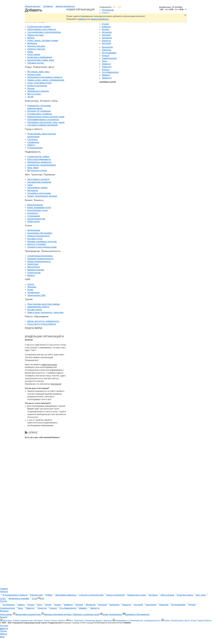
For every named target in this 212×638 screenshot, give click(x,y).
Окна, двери (33, 168)
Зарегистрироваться (65, 6)
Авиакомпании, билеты (38, 307)
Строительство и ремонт (39, 26)
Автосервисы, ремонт (37, 187)
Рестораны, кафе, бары (38, 72)
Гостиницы (32, 139)
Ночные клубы (34, 74)
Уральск (105, 69)
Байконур (106, 27)
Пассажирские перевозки (39, 182)
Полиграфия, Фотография (39, 233)
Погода (3, 631)
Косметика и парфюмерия (39, 57)
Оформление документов (39, 162)
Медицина (32, 43)
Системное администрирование (42, 125)
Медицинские (33, 230)
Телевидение (33, 292)
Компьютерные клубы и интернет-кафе (45, 117)
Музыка (30, 88)
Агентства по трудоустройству (41, 324)
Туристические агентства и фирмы (43, 304)
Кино (2, 637)
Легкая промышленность (39, 261)
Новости (4, 628)
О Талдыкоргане (35, 148)
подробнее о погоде (107, 82)
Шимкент (106, 75)
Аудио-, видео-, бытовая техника (42, 40)
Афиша (3, 634)
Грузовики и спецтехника (39, 193)
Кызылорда (107, 47)
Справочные (33, 142)
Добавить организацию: (37, 12)
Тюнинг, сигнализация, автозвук (42, 196)
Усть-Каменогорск (110, 72)
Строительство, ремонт (38, 156)
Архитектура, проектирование (41, 165)
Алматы (105, 13)
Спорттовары (33, 54)
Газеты (30, 284)
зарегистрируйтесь (100, 19)
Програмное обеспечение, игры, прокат (46, 122)
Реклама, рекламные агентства (42, 241)
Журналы (31, 287)
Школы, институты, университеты (43, 321)
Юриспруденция (35, 205)
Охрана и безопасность (38, 236)
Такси (29, 185)
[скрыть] (185, 15)
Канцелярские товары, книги (40, 60)
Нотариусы (32, 213)
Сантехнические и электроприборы (44, 32)
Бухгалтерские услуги (37, 210)
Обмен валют (33, 221)
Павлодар (106, 50)
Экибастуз (107, 78)
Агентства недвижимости (39, 159)
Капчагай (106, 35)
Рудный (105, 55)
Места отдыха (34, 94)
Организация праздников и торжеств (44, 77)
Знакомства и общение (38, 91)
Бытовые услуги (34, 239)
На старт (4, 625)
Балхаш (105, 29)
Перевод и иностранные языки (42, 247)
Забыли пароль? (33, 6)
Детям (30, 97)
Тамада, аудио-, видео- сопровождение (45, 80)
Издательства (34, 272)
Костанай (106, 43)
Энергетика (32, 264)
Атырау (105, 24)
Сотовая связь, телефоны (39, 114)
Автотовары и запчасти (38, 179)
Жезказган (107, 32)
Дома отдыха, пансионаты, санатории (45, 312)
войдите (82, 19)
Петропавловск (109, 53)
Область (31, 145)
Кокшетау (106, 41)
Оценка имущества (36, 219)
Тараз (104, 61)
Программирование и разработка (43, 119)
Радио (30, 290)
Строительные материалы (40, 256)
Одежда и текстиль (36, 49)
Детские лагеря (34, 309)
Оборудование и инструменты (41, 29)
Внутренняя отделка (37, 170)
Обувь (30, 52)
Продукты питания (36, 46)
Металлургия (33, 267)
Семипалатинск (109, 58)
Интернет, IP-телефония (39, 111)
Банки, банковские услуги (39, 207)
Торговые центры (35, 63)
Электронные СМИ (36, 295)
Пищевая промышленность (40, 258)
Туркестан (106, 67)
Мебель (31, 38)
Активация (48, 6)
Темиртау (106, 64)
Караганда (107, 38)
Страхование (33, 216)
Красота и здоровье (36, 244)
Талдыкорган (108, 10)
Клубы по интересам (37, 86)
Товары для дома (35, 35)
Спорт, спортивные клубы (39, 83)
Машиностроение (35, 270)
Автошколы (32, 190)
